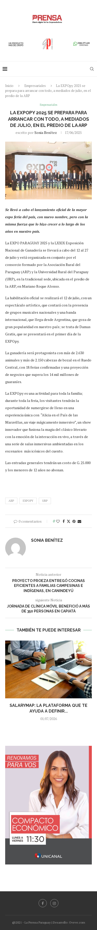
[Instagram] (54, 903)
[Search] (91, 68)
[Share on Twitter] (68, 521)
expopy (28, 501)
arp (11, 501)
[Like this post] (58, 521)
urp (45, 501)
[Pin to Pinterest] (74, 521)
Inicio (9, 85)
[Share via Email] (79, 521)
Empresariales (35, 85)
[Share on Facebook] (64, 521)
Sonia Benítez (45, 132)
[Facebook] (43, 903)
